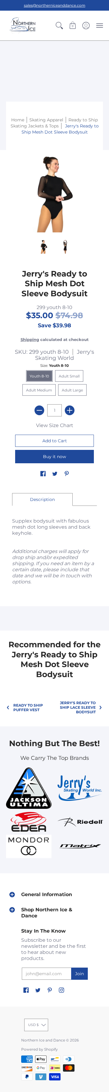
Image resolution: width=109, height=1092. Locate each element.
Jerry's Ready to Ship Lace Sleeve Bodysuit (78, 707)
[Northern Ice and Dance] (22, 25)
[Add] (69, 410)
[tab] (42, 499)
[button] (59, 25)
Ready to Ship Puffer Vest (28, 707)
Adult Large (72, 390)
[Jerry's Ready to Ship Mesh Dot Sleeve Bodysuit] (43, 246)
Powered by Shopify (39, 1049)
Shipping (30, 339)
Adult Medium (39, 390)
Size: (54, 365)
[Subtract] (39, 410)
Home (17, 120)
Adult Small (69, 376)
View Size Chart (54, 425)
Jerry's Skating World (64, 355)
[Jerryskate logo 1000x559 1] (80, 788)
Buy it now (54, 456)
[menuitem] (59, 25)
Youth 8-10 (39, 376)
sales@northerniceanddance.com (54, 5)
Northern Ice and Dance (43, 1040)
